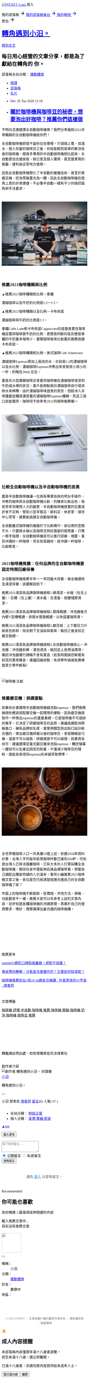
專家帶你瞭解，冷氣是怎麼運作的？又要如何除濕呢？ (43, 972)
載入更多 (9, 1134)
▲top (6, 1126)
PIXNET (20, 1318)
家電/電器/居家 (40, 1118)
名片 (13, 93)
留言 (35, 1101)
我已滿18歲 (10, 1374)
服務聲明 (46, 1323)
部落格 (15, 88)
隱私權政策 (77, 1318)
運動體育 (37, 74)
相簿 (13, 83)
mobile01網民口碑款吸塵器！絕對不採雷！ (34, 963)
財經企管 (35, 1113)
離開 (25, 1374)
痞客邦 (26, 1101)
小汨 (5, 1077)
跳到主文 (9, 45)
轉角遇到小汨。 (26, 33)
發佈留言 (9, 1161)
